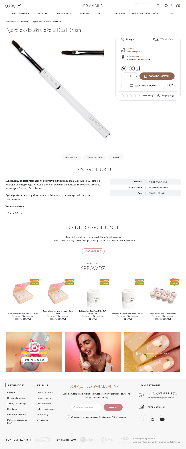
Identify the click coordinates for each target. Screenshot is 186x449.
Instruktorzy (42, 414)
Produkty (62, 13)
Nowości (43, 13)
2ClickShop (175, 441)
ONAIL (171, 13)
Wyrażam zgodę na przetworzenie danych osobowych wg (98, 417)
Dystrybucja (42, 419)
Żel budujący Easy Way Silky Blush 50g (127, 313)
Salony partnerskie (45, 408)
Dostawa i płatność (16, 398)
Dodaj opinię (147, 95)
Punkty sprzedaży (45, 398)
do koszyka (21, 320)
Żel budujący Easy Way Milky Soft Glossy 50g (92, 312)
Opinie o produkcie (94, 157)
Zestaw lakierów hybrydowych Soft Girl (23, 313)
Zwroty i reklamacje (16, 403)
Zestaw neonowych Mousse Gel (163, 313)
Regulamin (12, 408)
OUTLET (102, 13)
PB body (84, 13)
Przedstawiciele (44, 403)
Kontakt (11, 392)
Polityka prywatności (17, 414)
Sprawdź (116, 157)
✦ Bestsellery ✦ (20, 13)
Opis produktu (71, 157)
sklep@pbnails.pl (156, 406)
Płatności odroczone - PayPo (17, 421)
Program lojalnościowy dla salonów (137, 13)
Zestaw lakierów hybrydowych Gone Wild (58, 312)
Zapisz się (113, 407)
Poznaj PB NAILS (45, 392)
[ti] (155, 441)
